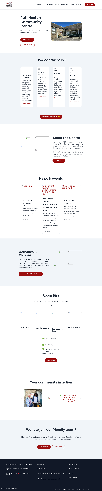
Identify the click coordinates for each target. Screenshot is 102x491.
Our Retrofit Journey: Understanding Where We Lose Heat (50, 204)
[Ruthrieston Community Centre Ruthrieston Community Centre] (9, 4)
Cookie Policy (76, 489)
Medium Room (42, 328)
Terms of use (86, 489)
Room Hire (64, 5)
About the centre (73, 464)
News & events (76, 5)
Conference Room (57, 330)
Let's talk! (90, 5)
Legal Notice (66, 489)
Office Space (74, 327)
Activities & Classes (74, 469)
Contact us (74, 102)
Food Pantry (28, 200)
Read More (26, 219)
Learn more (42, 96)
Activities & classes (52, 5)
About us (40, 5)
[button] (21, 398)
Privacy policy (56, 489)
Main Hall (24, 327)
